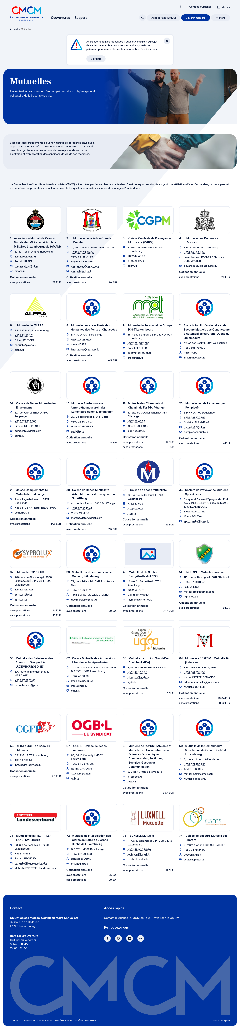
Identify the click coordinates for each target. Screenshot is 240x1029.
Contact (14, 1020)
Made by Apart (221, 1020)
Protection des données (38, 1020)
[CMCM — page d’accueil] (26, 13)
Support (81, 18)
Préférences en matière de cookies (76, 1020)
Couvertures (60, 18)
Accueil (14, 29)
